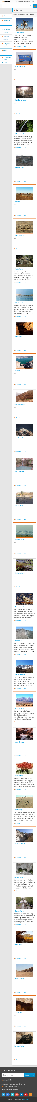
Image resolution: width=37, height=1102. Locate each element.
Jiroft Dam (17, 370)
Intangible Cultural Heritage (6, 59)
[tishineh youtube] (26, 1094)
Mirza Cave (17, 641)
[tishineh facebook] (8, 1094)
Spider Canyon (19, 978)
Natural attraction (5, 38)
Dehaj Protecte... (19, 235)
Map (25, 46)
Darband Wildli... (19, 168)
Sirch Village (18, 945)
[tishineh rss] (31, 1094)
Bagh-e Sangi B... (19, 32)
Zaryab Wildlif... (19, 1046)
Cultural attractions (5, 52)
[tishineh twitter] (13, 1094)
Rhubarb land (18, 776)
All (4, 16)
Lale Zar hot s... (19, 505)
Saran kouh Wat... (20, 843)
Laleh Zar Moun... (19, 539)
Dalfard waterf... (19, 134)
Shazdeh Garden (19, 911)
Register (21, 1)
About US (5, 1084)
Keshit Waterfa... (19, 472)
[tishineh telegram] (4, 1094)
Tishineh (26, 1099)
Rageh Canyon (19, 742)
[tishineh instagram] (17, 1094)
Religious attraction (6, 45)
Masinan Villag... (19, 573)
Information (18, 46)
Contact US (14, 1084)
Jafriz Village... (18, 336)
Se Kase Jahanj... (19, 877)
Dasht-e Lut (18, 201)
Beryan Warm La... (20, 66)
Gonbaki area (18, 269)
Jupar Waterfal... (19, 438)
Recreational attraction (6, 31)
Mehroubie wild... (19, 607)
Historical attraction (6, 22)
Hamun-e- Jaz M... (20, 303)
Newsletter (27, 1)
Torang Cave (18, 1012)
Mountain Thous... (20, 674)
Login (15, 1)
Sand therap (18, 809)
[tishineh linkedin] (22, 1094)
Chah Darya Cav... (20, 100)
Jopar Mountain (19, 404)
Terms (22, 1084)
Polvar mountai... (19, 708)
